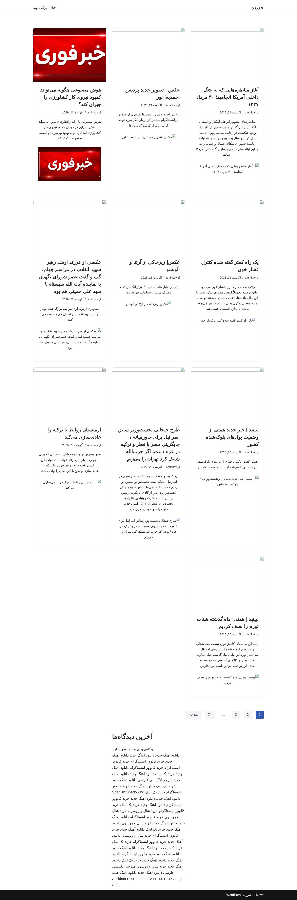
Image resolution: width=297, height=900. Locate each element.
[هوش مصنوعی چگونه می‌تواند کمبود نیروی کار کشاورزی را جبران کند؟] (69, 55)
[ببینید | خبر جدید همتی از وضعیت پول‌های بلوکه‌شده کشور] (227, 395)
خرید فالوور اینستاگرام (147, 761)
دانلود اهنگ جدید (167, 755)
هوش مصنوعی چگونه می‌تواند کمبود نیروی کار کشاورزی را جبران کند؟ (70, 97)
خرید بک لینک (165, 774)
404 (54, 7)
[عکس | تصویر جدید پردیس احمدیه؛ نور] (148, 55)
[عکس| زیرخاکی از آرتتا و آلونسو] (148, 227)
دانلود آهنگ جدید (132, 829)
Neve (260, 895)
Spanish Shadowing (128, 792)
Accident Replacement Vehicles (137, 879)
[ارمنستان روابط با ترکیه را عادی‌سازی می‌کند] (69, 395)
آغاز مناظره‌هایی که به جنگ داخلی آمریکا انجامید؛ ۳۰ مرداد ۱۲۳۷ (227, 97)
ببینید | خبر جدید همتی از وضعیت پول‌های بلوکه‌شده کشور (232, 437)
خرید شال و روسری (143, 811)
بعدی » (193, 714)
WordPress (234, 895)
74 (210, 714)
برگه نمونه (40, 7)
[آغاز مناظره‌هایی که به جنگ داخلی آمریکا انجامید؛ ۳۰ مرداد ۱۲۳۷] (227, 55)
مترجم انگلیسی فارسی (155, 780)
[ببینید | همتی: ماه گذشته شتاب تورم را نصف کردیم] (227, 584)
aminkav (250, 112)
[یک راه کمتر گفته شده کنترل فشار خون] (227, 227)
